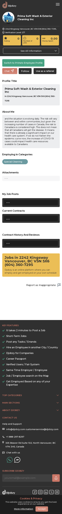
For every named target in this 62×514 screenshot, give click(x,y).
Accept (42, 509)
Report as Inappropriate (41, 285)
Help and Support (12, 424)
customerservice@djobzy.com (42, 429)
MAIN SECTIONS (11, 402)
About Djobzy (11, 410)
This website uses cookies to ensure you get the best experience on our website (31, 501)
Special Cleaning (13, 161)
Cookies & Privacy (31, 498)
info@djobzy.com (15, 429)
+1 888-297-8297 (15, 437)
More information (23, 509)
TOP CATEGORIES (12, 395)
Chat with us (13, 453)
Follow (25, 71)
